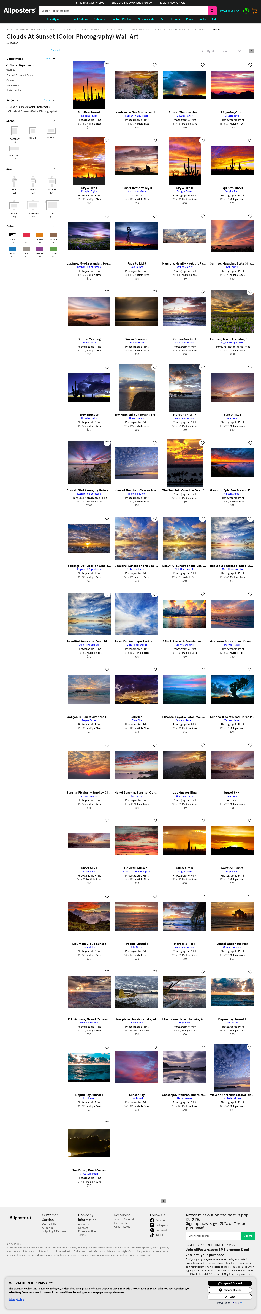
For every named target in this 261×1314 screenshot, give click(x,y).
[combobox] (123, 10)
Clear (47, 100)
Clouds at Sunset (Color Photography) (188, 29)
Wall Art (217, 29)
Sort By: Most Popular (214, 51)
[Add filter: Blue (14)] (12, 248)
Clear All (55, 50)
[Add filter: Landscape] (51, 131)
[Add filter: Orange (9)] (39, 234)
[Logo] (20, 10)
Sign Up (248, 1236)
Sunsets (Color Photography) (147, 29)
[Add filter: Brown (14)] (53, 234)
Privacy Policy (16, 1299)
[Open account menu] (237, 10)
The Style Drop (56, 19)
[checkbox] (14, 184)
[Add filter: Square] (33, 130)
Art (8, 29)
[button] (90, 2)
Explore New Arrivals (172, 2)
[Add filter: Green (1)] (53, 248)
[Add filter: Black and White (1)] (12, 234)
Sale (214, 19)
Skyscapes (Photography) (77, 29)
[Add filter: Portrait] (14, 130)
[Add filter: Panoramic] (14, 148)
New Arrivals (146, 19)
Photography (21, 29)
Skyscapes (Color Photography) (111, 29)
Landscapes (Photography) (45, 29)
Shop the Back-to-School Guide (132, 2)
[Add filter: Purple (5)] (39, 248)
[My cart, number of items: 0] (254, 11)
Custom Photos (121, 19)
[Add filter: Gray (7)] (26, 248)
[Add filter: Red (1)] (26, 234)
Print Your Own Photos (90, 2)
